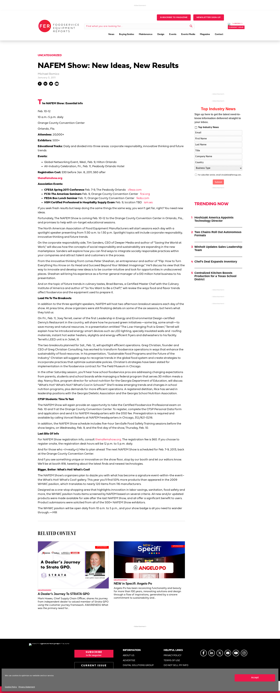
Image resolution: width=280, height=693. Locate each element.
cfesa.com (135, 189)
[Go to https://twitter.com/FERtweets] (219, 653)
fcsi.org (145, 194)
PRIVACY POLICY (172, 655)
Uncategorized (50, 55)
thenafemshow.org (50, 178)
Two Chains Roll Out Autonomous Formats (217, 233)
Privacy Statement (26, 687)
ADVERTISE (129, 660)
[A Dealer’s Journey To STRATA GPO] (73, 565)
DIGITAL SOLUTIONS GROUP (138, 665)
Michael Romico (48, 74)
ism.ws (148, 202)
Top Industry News (208, 127)
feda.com (142, 198)
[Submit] (191, 26)
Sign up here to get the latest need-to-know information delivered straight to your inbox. (217, 118)
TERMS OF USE (172, 660)
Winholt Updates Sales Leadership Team (218, 248)
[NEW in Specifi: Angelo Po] (149, 560)
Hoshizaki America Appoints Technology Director (213, 219)
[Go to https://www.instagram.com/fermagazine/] (244, 653)
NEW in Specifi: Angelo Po (133, 583)
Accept (255, 677)
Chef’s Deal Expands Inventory (215, 261)
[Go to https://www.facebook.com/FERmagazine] (203, 653)
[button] (174, 17)
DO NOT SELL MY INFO (176, 665)
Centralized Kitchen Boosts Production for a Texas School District (215, 276)
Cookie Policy (11, 687)
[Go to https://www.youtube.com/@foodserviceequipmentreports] (236, 653)
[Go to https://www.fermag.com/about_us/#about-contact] (228, 653)
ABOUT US (128, 655)
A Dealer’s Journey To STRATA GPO (64, 594)
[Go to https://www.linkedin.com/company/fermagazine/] (211, 653)
